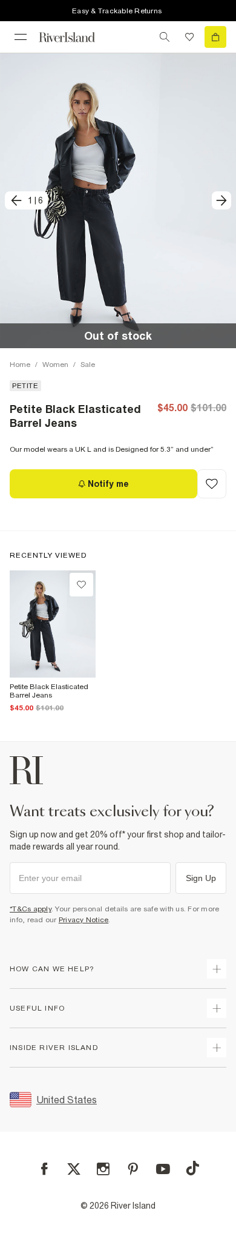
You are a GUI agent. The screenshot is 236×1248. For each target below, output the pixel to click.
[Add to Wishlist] (211, 483)
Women (55, 364)
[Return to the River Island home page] (75, 37)
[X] (74, 1169)
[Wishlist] (189, 37)
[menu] (20, 37)
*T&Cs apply (30, 909)
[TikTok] (192, 1168)
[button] (118, 200)
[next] (221, 200)
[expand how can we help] (216, 969)
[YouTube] (163, 1169)
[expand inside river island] (216, 1047)
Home (20, 364)
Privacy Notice (84, 920)
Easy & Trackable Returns (117, 11)
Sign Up (201, 878)
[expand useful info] (216, 1008)
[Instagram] (103, 1169)
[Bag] (215, 37)
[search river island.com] (164, 37)
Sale (87, 364)
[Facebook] (44, 1169)
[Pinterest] (133, 1169)
